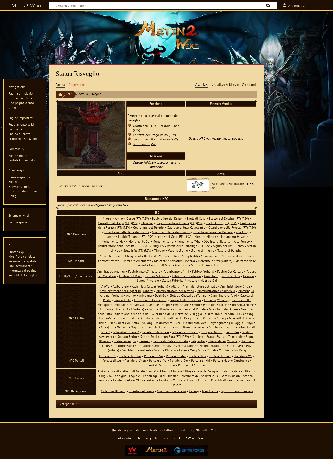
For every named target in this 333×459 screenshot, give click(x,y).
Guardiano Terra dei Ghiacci (171, 232)
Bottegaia (150, 256)
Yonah (211, 350)
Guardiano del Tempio (148, 227)
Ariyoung (145, 295)
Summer (104, 380)
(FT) (138, 218)
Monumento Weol (195, 323)
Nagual (251, 323)
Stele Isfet (130, 250)
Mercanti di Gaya (240, 318)
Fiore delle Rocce (215, 304)
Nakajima (107, 327)
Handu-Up (150, 375)
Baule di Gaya (196, 218)
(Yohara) (164, 256)
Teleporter (198, 341)
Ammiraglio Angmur (111, 271)
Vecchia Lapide (186, 345)
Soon (143, 336)
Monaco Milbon (205, 236)
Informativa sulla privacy (134, 438)
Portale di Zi (107, 356)
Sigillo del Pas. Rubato (228, 246)
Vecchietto (129, 350)
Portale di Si (197, 356)
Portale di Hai (200, 360)
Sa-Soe (205, 246)
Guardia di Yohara (159, 309)
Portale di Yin (153, 356)
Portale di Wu (243, 356)
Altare (175, 286)
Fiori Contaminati (110, 309)
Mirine (101, 323)
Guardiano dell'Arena (171, 391)
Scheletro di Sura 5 (185, 332)
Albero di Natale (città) (175, 371)
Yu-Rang (240, 350)
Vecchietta (245, 345)
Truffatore (144, 345)
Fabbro (197, 271)
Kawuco (248, 276)
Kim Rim (202, 318)
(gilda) (151, 286)
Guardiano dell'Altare (223, 309)
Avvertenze (204, 438)
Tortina (151, 380)
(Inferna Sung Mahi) (184, 256)
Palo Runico (242, 241)
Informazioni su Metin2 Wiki (174, 438)
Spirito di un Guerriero (237, 391)
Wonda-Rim (162, 350)
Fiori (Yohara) (134, 309)
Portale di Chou (130, 356)
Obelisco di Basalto (217, 241)
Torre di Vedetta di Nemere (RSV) (155, 139)
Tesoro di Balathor (230, 250)
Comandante (122, 300)
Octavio (122, 327)
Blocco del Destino (222, 218)
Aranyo (131, 295)
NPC (70, 94)
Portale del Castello (191, 365)
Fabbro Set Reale (130, 276)
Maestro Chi (208, 280)
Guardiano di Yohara (219, 314)
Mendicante (210, 391)
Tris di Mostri (226, 380)
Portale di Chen (220, 356)
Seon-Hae (232, 332)
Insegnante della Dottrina (133, 318)
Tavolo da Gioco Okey (128, 380)
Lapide (110, 236)
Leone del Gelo (167, 236)
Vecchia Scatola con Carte (216, 345)
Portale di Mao (176, 356)
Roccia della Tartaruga (182, 246)
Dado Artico (214, 223)
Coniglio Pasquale (127, 375)
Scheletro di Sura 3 (126, 332)
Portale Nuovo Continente (231, 360)
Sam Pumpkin (230, 375)
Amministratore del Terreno (175, 291)
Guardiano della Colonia (132, 314)
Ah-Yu (105, 286)
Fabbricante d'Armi (176, 271)
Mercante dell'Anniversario (200, 375)
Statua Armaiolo (148, 280)
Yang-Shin (197, 350)
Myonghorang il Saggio (227, 323)
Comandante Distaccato (150, 300)
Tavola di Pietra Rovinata (170, 341)
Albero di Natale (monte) (139, 371)
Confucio (210, 300)
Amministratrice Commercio (216, 291)
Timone (159, 250)
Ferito (196, 304)
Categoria (66, 404)
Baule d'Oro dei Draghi (167, 218)
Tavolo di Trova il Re (200, 380)
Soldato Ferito (127, 336)
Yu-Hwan (225, 350)
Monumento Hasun (232, 236)
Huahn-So (106, 318)
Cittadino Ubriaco (113, 391)
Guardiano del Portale (190, 309)
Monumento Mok (113, 241)
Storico (248, 375)
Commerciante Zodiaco (216, 256)
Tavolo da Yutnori (171, 380)
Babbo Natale (231, 371)
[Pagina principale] (59, 94)
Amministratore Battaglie (200, 286)
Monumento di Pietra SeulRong (131, 323)
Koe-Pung (242, 232)
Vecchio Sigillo (178, 250)
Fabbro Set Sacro (157, 276)
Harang (194, 391)
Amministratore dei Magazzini (120, 256)
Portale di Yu (158, 360)
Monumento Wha (188, 241)
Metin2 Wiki (26, 5)
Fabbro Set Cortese (230, 271)
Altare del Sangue (206, 371)
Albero (107, 218)
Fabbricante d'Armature (144, 271)
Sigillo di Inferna (202, 250)
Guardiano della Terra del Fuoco (126, 232)
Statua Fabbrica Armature (179, 280)
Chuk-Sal (147, 223)
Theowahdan (217, 341)
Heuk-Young (245, 314)
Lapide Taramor (129, 236)
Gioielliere (211, 276)
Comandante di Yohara (185, 300)
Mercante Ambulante (137, 261)
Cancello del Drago (111, 223)
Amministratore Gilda (235, 286)
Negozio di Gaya (160, 265)
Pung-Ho (158, 246)
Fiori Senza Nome (242, 304)
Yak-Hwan (180, 350)
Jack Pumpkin (169, 375)
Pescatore (181, 265)
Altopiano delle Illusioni (229, 183)
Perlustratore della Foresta (116, 246)
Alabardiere (121, 286)
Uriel (157, 345)
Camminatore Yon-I (224, 295)
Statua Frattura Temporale (225, 336)
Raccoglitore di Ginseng (189, 327)
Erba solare (181, 304)
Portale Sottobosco (162, 365)
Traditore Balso (123, 345)
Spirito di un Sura (162, 336)
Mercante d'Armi (209, 261)
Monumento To (163, 241)
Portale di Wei (112, 360)
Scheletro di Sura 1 (222, 327)
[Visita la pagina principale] (166, 35)
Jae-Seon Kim (231, 276)
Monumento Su (139, 241)
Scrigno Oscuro (211, 332)
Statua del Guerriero (205, 265)
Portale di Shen (135, 360)
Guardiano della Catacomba (186, 227)
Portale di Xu (179, 360)
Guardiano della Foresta (225, 227)
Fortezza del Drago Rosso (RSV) (154, 135)
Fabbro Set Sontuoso (186, 276)
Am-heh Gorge (125, 218)
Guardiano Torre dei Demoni (213, 232)
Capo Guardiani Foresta (173, 223)
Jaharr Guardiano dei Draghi (173, 318)
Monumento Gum (168, 323)
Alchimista (139, 286)
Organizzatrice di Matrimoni (150, 327)
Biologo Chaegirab (182, 295)
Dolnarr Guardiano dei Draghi (149, 304)
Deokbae (119, 304)
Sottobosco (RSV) (145, 144)
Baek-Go (160, 295)
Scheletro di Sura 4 (155, 332)
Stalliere (197, 336)
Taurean (144, 341)
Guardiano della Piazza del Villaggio (177, 314)
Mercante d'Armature (168, 261)
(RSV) (145, 218)
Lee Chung (218, 318)
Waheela (145, 350)
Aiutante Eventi (108, 371)
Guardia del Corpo (141, 391)
